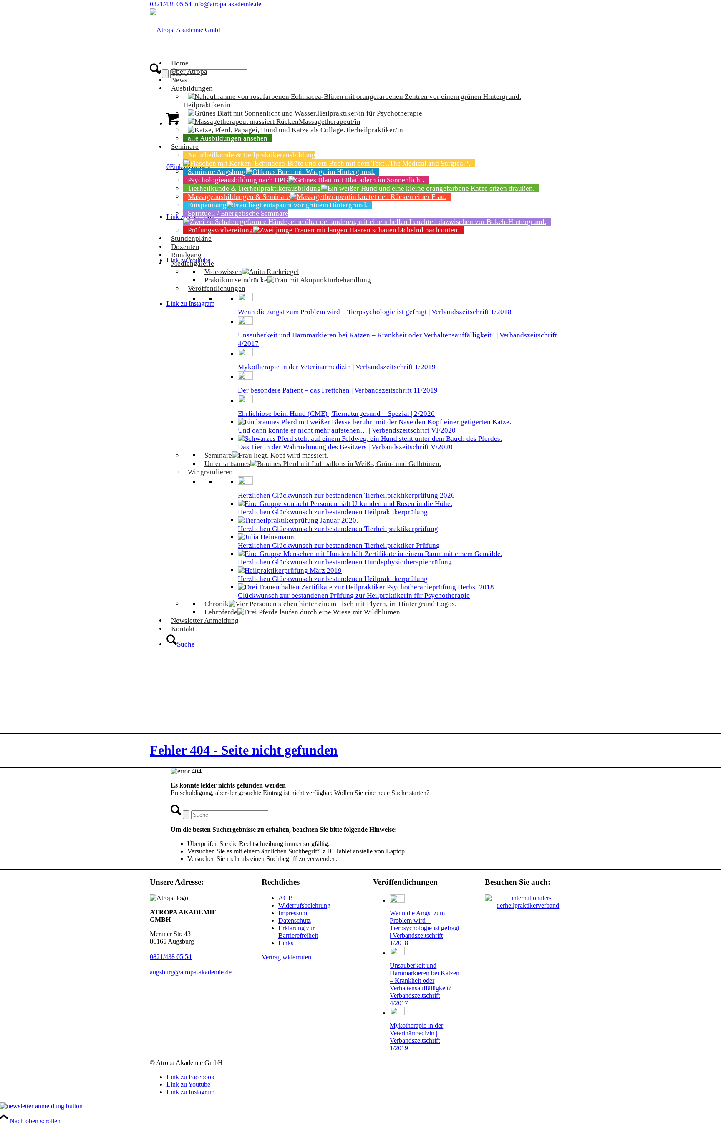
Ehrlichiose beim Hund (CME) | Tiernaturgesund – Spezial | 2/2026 (336, 414)
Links (285, 942)
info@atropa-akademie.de (227, 4)
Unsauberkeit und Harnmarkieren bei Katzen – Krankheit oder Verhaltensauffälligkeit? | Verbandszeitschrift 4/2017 (424, 984)
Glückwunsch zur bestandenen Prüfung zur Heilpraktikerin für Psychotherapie (354, 595)
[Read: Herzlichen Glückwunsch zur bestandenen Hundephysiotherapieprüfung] (370, 554)
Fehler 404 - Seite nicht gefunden (244, 750)
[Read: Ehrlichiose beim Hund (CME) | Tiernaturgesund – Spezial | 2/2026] (245, 401)
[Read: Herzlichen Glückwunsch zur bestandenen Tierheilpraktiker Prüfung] (266, 537)
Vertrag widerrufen (286, 957)
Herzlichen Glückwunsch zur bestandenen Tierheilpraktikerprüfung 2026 (346, 495)
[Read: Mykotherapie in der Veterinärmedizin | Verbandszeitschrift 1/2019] (245, 354)
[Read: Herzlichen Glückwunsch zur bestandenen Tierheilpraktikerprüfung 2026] (245, 482)
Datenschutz (294, 920)
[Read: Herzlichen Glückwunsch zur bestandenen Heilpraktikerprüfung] (345, 504)
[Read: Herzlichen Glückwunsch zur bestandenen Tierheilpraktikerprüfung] (298, 520)
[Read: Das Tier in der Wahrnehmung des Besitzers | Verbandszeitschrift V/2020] (370, 439)
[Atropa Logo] (186, 29)
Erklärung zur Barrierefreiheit (298, 931)
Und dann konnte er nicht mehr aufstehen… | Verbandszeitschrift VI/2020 (347, 430)
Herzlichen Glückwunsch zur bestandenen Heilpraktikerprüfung (333, 512)
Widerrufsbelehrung (304, 905)
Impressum (292, 912)
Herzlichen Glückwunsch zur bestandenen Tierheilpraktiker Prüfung (339, 545)
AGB (285, 897)
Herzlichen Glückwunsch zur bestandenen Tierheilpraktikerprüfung (338, 529)
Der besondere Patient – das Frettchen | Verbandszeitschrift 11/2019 (338, 390)
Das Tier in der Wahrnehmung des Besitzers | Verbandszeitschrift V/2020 (345, 447)
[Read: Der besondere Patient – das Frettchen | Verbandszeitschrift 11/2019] (245, 377)
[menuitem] (368, 641)
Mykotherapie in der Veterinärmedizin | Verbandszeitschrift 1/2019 (337, 367)
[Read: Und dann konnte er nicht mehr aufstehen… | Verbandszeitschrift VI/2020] (374, 422)
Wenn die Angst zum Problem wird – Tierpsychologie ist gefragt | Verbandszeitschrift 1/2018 (375, 312)
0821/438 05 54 (171, 4)
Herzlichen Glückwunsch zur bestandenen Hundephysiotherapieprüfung (345, 562)
